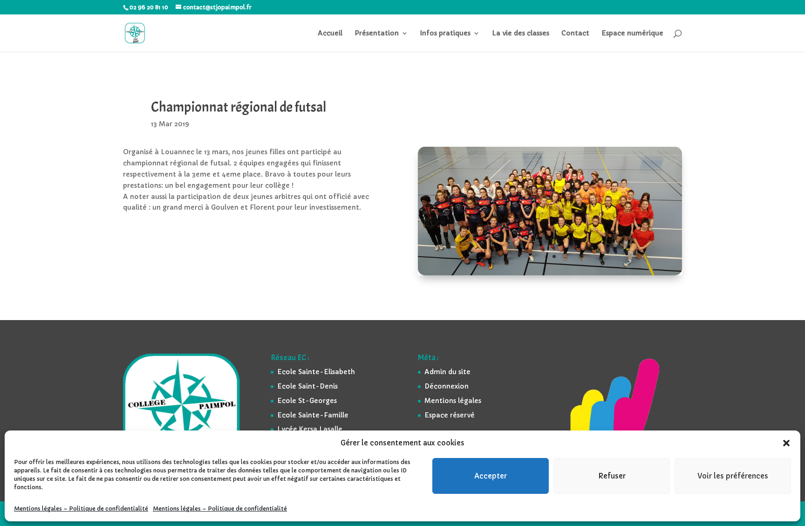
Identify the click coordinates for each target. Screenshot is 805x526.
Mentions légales (452, 400)
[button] (786, 443)
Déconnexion (446, 386)
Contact (575, 33)
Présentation (377, 33)
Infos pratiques (445, 33)
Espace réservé (449, 415)
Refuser (612, 475)
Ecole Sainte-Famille (312, 415)
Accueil (330, 33)
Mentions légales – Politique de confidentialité (81, 508)
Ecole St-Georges (307, 400)
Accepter (490, 475)
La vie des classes (520, 33)
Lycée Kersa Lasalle (309, 429)
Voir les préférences (732, 475)
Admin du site (447, 372)
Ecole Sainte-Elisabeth (316, 372)
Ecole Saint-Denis (307, 386)
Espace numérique (632, 33)
